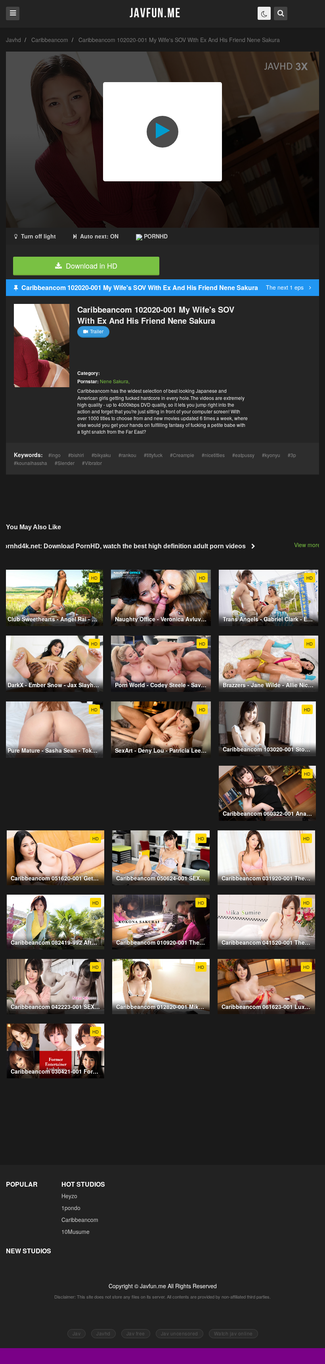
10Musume (75, 1231)
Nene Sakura (114, 381)
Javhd (13, 40)
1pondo (70, 1208)
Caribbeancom (49, 40)
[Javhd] (155, 13)
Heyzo (69, 1196)
